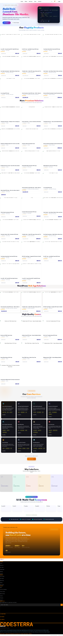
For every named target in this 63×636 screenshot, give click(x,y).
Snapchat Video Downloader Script (28, 143)
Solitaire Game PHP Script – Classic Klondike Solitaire (31, 335)
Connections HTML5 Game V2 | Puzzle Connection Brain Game (10, 379)
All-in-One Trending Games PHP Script (50, 335)
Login (59, 1)
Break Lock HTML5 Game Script (6, 335)
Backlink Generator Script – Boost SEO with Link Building (10, 165)
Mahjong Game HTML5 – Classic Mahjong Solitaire (52, 357)
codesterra (3, 50)
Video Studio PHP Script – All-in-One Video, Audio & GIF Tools (10, 190)
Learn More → (4, 414)
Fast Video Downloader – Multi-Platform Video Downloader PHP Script (10, 71)
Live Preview (10, 42)
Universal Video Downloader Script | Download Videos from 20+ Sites (52, 93)
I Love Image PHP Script (5, 93)
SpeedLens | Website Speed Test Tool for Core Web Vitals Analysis (10, 143)
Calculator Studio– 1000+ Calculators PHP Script (9, 234)
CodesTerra (16, 624)
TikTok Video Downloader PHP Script (7, 212)
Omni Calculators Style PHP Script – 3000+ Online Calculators (31, 93)
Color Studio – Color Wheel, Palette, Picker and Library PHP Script (52, 71)
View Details (10, 39)
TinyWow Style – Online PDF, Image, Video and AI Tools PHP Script (31, 71)
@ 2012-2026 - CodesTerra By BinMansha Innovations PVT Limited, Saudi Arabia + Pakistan (16, 633)
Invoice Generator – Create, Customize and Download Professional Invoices (31, 121)
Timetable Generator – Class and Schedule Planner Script (52, 121)
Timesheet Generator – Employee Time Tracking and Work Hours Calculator (10, 121)
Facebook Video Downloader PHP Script (29, 211)
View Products (16, 22)
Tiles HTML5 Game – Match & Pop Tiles (29, 357)
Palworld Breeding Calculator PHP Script (29, 165)
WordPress (32, 72)
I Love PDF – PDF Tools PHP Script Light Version (9, 278)
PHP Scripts (11, 72)
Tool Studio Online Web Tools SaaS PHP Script (51, 49)
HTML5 (50, 94)
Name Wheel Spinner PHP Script (6, 357)
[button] (6, 508)
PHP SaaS (7, 50)
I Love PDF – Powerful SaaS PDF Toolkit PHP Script (10, 49)
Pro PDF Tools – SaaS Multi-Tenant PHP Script (30, 49)
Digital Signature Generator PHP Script (50, 165)
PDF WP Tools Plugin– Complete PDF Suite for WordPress (31, 256)
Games (7, 336)
